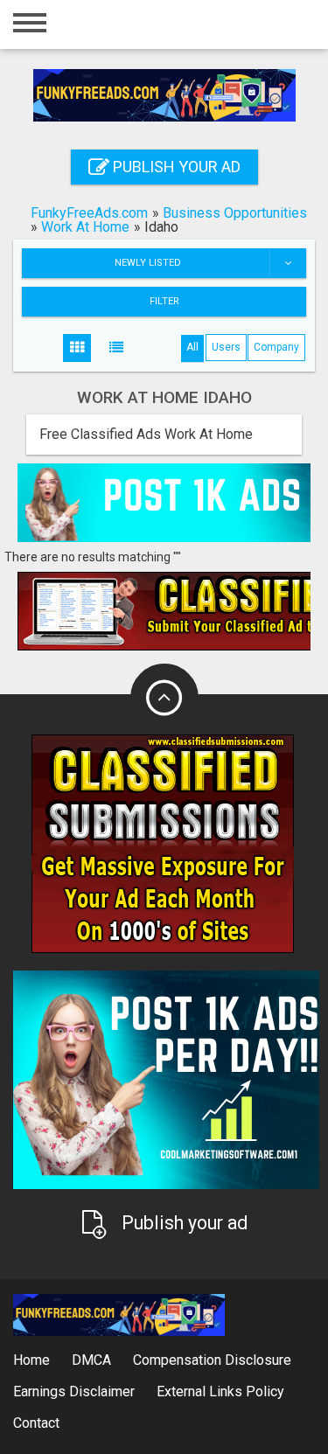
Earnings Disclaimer (74, 1391)
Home (31, 1360)
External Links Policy (220, 1391)
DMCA (91, 1360)
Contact (36, 1423)
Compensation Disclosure (212, 1360)
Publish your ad (175, 166)
